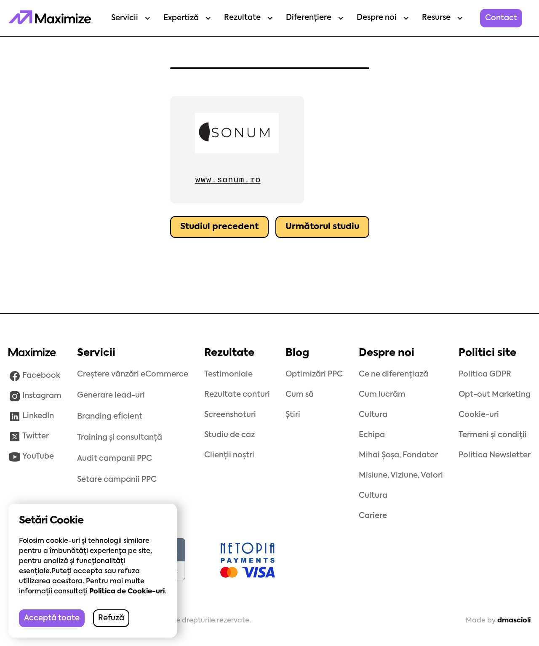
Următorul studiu (322, 227)
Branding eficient (109, 416)
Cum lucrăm (382, 394)
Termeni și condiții (493, 435)
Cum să (300, 394)
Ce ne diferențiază (393, 374)
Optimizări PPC (314, 374)
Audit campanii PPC (114, 458)
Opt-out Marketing (495, 394)
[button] (129, 18)
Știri (293, 415)
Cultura (373, 415)
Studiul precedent (219, 227)
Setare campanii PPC (117, 479)
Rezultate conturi (237, 394)
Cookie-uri (479, 415)
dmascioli (514, 620)
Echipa (372, 435)
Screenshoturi (230, 415)
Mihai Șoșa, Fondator (398, 455)
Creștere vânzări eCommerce (132, 374)
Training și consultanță (119, 437)
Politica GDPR (485, 374)
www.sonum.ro (228, 179)
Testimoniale (228, 374)
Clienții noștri (229, 455)
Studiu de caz (229, 435)
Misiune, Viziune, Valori (401, 475)
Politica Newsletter (495, 455)
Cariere (373, 516)
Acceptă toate (52, 618)
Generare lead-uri (111, 395)
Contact (501, 18)
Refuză (111, 618)
